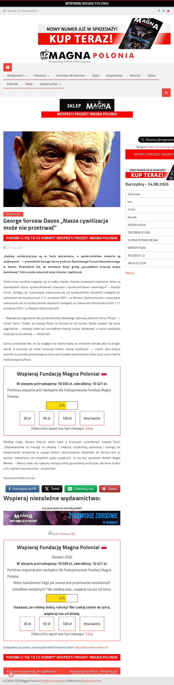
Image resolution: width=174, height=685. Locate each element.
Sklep (29, 84)
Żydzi (95, 75)
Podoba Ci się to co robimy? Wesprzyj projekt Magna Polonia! (62, 238)
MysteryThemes (91, 681)
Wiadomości (15, 75)
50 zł (46, 418)
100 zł (67, 418)
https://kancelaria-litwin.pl (91, 647)
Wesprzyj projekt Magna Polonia (87, 114)
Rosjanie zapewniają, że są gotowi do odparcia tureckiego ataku (32, 671)
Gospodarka (114, 75)
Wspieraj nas (49, 84)
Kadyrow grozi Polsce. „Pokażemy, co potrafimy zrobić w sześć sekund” (93, 671)
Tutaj (89, 428)
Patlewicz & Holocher (70, 75)
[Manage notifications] (11, 674)
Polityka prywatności (53, 681)
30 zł (27, 418)
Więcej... (130, 273)
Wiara (152, 75)
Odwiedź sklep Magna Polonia (87, 105)
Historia (135, 75)
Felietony (40, 75)
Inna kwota (92, 418)
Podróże (12, 84)
